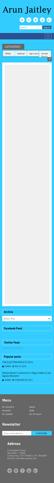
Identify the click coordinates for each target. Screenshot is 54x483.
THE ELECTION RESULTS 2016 (17, 362)
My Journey (7, 414)
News (31, 411)
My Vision (6, 411)
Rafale (8, 53)
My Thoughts (8, 407)
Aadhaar (21, 53)
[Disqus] (27, 187)
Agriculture (34, 53)
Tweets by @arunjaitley (12, 347)
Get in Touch (35, 414)
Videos (32, 407)
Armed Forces (44, 55)
